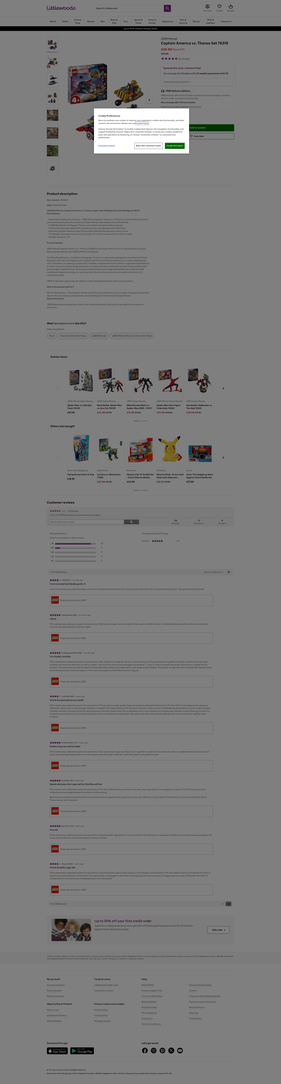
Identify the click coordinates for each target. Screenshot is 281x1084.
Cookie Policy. (142, 123)
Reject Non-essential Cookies (148, 146)
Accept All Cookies (175, 146)
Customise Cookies (106, 145)
